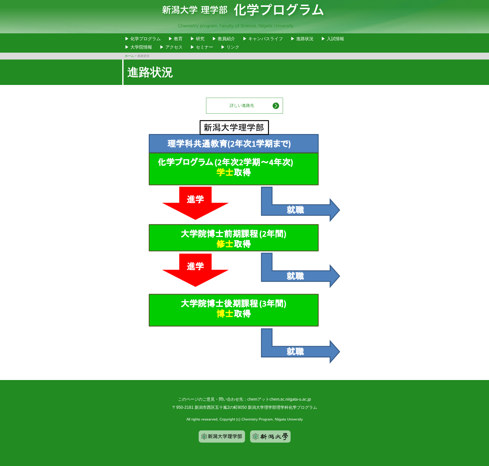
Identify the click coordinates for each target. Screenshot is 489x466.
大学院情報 (141, 47)
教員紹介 (226, 38)
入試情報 (335, 38)
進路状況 (305, 38)
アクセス (174, 47)
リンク (232, 47)
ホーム (129, 56)
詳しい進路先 (242, 105)
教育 (178, 38)
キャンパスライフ (265, 38)
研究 (200, 38)
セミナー (204, 47)
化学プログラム (145, 38)
